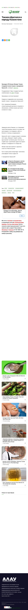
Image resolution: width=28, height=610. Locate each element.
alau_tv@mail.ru (10, 594)
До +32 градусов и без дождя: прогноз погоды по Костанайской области (16, 170)
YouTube (10, 220)
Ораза (9, 192)
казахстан (11, 188)
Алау (5, 188)
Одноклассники (19, 222)
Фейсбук (4, 224)
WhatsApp (4, 229)
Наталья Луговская (7, 24)
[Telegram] (7, 40)
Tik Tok (9, 224)
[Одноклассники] (5, 40)
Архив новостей (5, 595)
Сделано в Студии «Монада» (8, 604)
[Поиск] (25, 12)
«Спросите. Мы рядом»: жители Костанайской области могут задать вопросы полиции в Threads (17, 162)
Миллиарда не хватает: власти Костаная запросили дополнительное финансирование (17, 178)
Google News (17, 220)
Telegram (11, 229)
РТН (13, 192)
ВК (13, 222)
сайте (12, 93)
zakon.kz (15, 88)
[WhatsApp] (9, 40)
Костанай (9, 190)
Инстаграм (15, 224)
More (22, 215)
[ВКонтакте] (3, 40)
